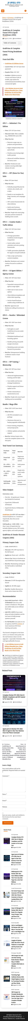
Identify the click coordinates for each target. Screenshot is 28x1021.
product (19, 624)
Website (4, 807)
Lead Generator (16, 888)
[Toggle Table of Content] (18, 43)
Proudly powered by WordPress (12, 1016)
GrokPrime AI (7, 514)
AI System (10, 17)
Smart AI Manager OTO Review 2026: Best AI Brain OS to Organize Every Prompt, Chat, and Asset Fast (17, 912)
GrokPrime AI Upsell (18, 663)
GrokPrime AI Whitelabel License (11, 665)
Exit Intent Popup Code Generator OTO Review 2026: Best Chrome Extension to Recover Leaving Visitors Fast (17, 895)
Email (4, 800)
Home (4, 17)
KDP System (15, 938)
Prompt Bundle (16, 953)
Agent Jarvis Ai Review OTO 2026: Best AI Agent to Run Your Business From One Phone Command (13, 731)
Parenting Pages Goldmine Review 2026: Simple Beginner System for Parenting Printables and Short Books (17, 979)
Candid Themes (20, 1018)
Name (4, 794)
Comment (5, 776)
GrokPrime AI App (12, 657)
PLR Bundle (15, 922)
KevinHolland (17, 38)
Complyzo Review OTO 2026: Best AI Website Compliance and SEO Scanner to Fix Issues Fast (14, 697)
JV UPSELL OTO (14, 2)
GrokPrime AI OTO (12, 660)
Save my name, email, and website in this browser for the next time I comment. (13, 817)
